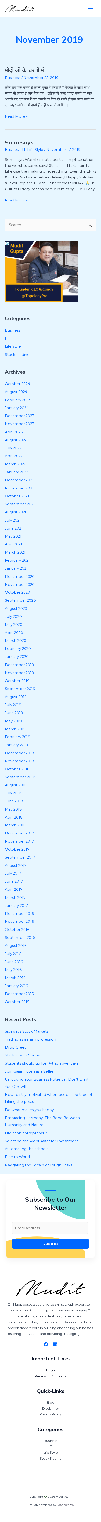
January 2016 (16, 986)
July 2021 (13, 520)
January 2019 (16, 745)
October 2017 (17, 849)
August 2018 (16, 785)
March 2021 (15, 552)
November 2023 (19, 424)
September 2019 (20, 689)
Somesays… (21, 142)
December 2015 (19, 994)
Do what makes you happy (29, 1110)
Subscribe (50, 1243)
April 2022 (14, 456)
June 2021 (14, 528)
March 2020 (15, 640)
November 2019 (19, 673)
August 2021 (15, 512)
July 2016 (13, 954)
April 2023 (14, 432)
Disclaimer (50, 1408)
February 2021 (17, 560)
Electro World (17, 1157)
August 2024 (16, 392)
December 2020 (20, 576)
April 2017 (13, 889)
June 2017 (14, 881)
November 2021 (19, 488)
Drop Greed (16, 1047)
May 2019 (13, 721)
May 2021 (13, 536)
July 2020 (13, 616)
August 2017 (15, 865)
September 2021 (20, 504)
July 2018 (13, 793)
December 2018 (19, 753)
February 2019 (17, 737)
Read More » (16, 116)
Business (12, 78)
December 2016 (19, 913)
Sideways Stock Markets (26, 1031)
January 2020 (17, 657)
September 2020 (20, 600)
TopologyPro (65, 1505)
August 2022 (16, 440)
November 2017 (19, 841)
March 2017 (15, 897)
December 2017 (19, 833)
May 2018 (13, 809)
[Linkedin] (55, 1344)
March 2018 (15, 825)
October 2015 (17, 1002)
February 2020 (18, 648)
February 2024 (18, 400)
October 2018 (17, 769)
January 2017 (16, 905)
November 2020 (20, 584)
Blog (50, 1402)
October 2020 (17, 592)
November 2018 (19, 761)
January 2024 (17, 408)
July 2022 (13, 448)
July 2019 (13, 705)
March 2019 (15, 729)
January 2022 (16, 472)
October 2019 (17, 681)
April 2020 (14, 633)
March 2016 (15, 978)
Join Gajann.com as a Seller (29, 1071)
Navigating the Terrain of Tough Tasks (38, 1165)
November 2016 (19, 921)
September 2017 (20, 857)
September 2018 (20, 777)
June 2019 (14, 713)
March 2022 (15, 464)
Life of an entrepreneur (26, 1133)
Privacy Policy (51, 1414)
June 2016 (14, 962)
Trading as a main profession (30, 1039)
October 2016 (17, 929)
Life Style (35, 149)
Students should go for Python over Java (42, 1063)
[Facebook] (46, 1344)
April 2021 (13, 544)
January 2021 (16, 568)
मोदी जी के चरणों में (24, 70)
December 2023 (19, 416)
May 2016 (13, 969)
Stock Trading (17, 354)
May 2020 (13, 624)
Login (50, 1370)
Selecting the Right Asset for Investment (41, 1141)
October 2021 (17, 496)
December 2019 (19, 665)
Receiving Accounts (50, 1376)
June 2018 (14, 801)
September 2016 (20, 937)
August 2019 (16, 697)
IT (23, 149)
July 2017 (13, 873)
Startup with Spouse (23, 1055)
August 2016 (15, 946)
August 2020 (16, 608)
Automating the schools (26, 1149)
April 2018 (14, 817)
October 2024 (17, 384)
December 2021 (19, 480)
